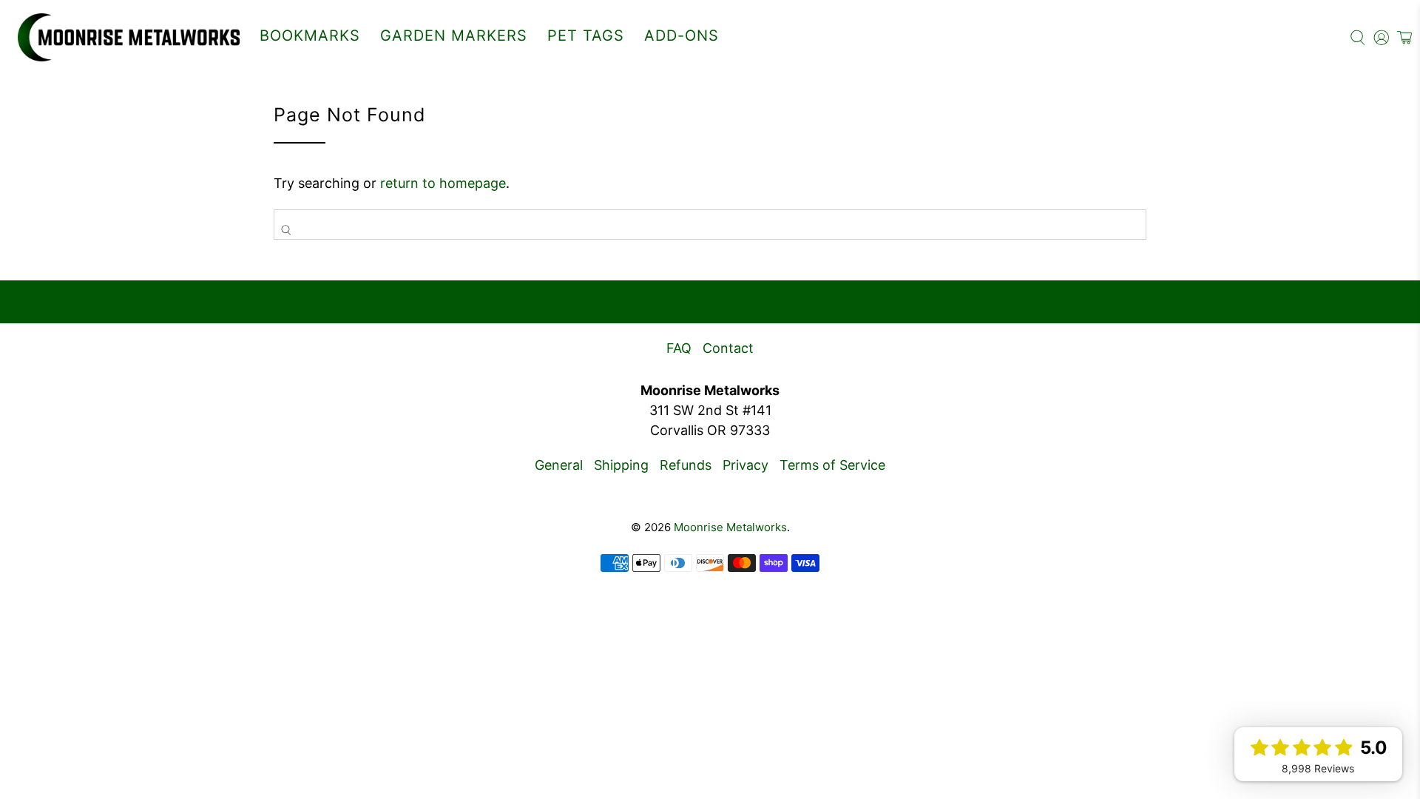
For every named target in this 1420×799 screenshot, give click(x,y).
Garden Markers (453, 35)
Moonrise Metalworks (730, 527)
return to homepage (443, 183)
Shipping (621, 465)
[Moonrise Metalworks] (129, 37)
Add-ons (681, 35)
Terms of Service (832, 465)
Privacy (745, 465)
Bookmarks (310, 35)
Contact (728, 348)
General (559, 465)
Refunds (685, 465)
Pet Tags (585, 35)
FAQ (679, 348)
